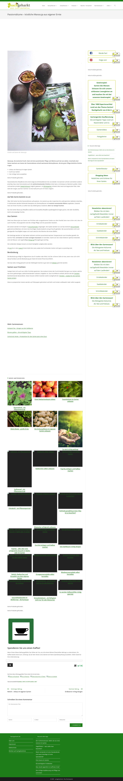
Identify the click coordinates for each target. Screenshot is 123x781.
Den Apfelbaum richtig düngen (70, 547)
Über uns (11, 741)
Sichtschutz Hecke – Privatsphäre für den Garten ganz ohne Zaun (27, 336)
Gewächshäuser (25, 186)
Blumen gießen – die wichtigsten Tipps (19, 332)
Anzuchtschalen (33, 227)
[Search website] (115, 6)
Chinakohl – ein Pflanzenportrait (20, 508)
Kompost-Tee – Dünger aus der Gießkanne (20, 328)
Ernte (24, 681)
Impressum (12, 744)
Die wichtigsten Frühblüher (44, 763)
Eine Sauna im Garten (42, 760)
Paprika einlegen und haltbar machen (70, 470)
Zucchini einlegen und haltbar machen (45, 546)
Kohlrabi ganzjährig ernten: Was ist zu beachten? (70, 512)
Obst (35, 681)
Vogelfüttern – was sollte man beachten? (99, 155)
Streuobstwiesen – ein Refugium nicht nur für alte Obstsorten (45, 599)
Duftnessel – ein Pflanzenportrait (19, 490)
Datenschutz (12, 747)
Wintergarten (47, 186)
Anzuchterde (75, 227)
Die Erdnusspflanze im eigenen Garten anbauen (44, 430)
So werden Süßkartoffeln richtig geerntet (70, 593)
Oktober (54, 263)
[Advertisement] (61, 37)
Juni (10, 248)
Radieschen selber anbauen (45, 469)
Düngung (31, 240)
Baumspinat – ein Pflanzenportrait (19, 408)
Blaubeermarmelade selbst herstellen (70, 573)
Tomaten (76, 273)
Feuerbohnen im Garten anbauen (70, 400)
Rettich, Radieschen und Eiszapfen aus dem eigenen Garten (19, 576)
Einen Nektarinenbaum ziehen (45, 399)
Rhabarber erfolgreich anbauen (45, 527)
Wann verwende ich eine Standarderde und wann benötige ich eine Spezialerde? (48, 754)
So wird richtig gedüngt (70, 449)
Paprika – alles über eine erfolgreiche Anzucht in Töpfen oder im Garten (19, 551)
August (21, 248)
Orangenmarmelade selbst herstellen (45, 575)
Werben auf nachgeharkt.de (17, 751)
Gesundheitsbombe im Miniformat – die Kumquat (20, 599)
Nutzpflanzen (30, 681)
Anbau (20, 681)
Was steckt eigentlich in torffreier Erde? (48, 767)
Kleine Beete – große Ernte (20, 429)
